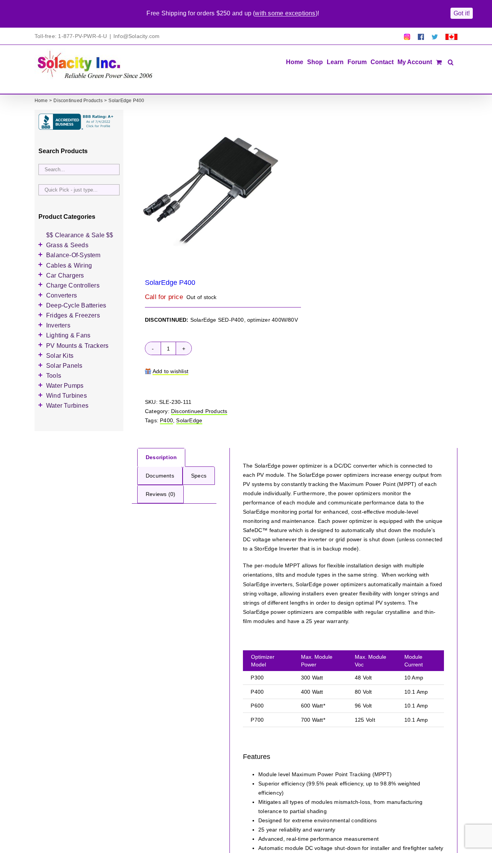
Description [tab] (161, 457)
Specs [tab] (198, 476)
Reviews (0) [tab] (160, 494)
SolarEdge (189, 420)
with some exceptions (285, 13)
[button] (451, 61)
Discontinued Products (199, 411)
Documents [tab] (160, 476)
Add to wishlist (170, 371)
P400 (166, 420)
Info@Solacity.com (136, 36)
